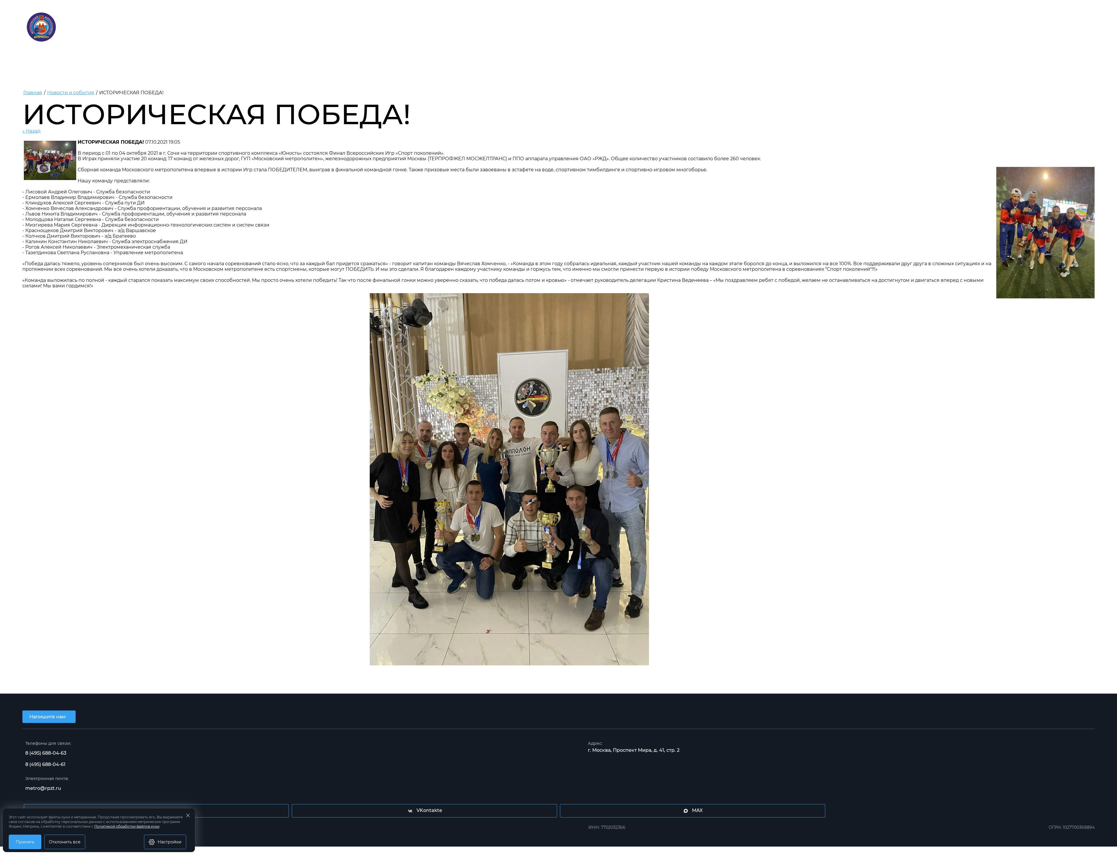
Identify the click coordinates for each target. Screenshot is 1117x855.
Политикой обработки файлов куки (126, 826)
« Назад (31, 131)
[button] (49, 716)
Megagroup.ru (558, 849)
